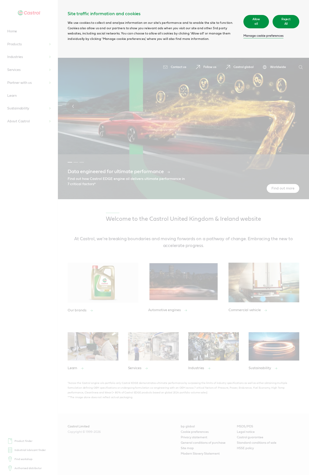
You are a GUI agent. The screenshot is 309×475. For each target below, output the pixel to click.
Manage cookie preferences (263, 35)
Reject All (285, 21)
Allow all (256, 21)
